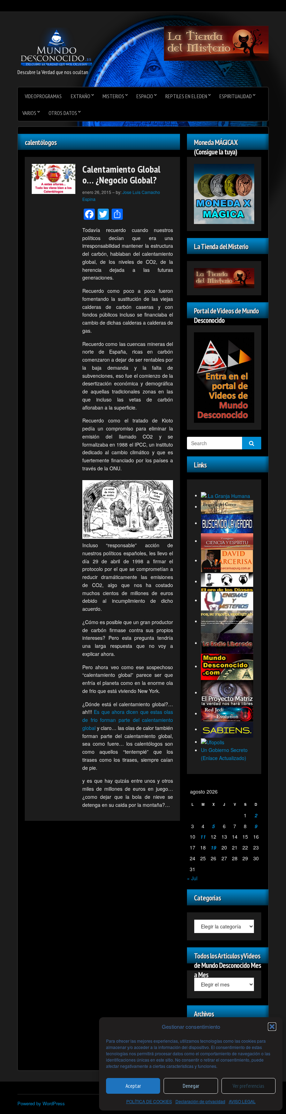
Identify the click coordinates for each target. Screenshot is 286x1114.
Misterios (113, 96)
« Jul (192, 878)
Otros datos (62, 112)
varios (29, 112)
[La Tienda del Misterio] (216, 42)
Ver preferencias (248, 1086)
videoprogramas (43, 96)
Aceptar (133, 1086)
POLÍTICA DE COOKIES (149, 1101)
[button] (272, 1026)
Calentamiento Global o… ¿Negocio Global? (121, 174)
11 (203, 836)
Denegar (191, 1086)
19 (213, 847)
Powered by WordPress (41, 1103)
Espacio (144, 96)
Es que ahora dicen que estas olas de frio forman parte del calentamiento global (127, 719)
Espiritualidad (235, 96)
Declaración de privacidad (200, 1101)
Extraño (80, 96)
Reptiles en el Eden (186, 96)
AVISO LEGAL (242, 1101)
